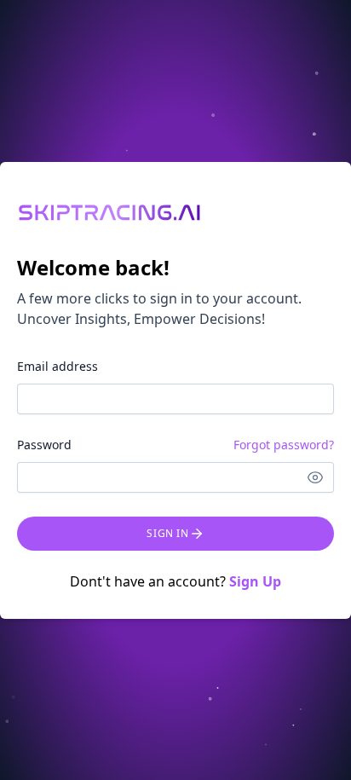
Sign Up (255, 581)
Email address (57, 366)
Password (44, 444)
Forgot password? (283, 444)
